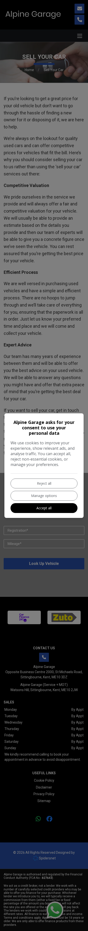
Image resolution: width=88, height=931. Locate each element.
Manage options (44, 495)
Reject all (44, 483)
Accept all (44, 508)
